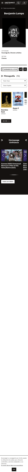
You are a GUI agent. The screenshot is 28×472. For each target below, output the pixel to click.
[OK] (14, 469)
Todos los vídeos (7, 181)
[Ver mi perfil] (24, 3)
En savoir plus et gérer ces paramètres (12, 465)
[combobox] (14, 81)
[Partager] (21, 69)
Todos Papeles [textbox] (7, 85)
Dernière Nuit (4, 111)
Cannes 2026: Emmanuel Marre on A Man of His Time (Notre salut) (11, 166)
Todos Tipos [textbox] (6, 81)
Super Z (16, 108)
